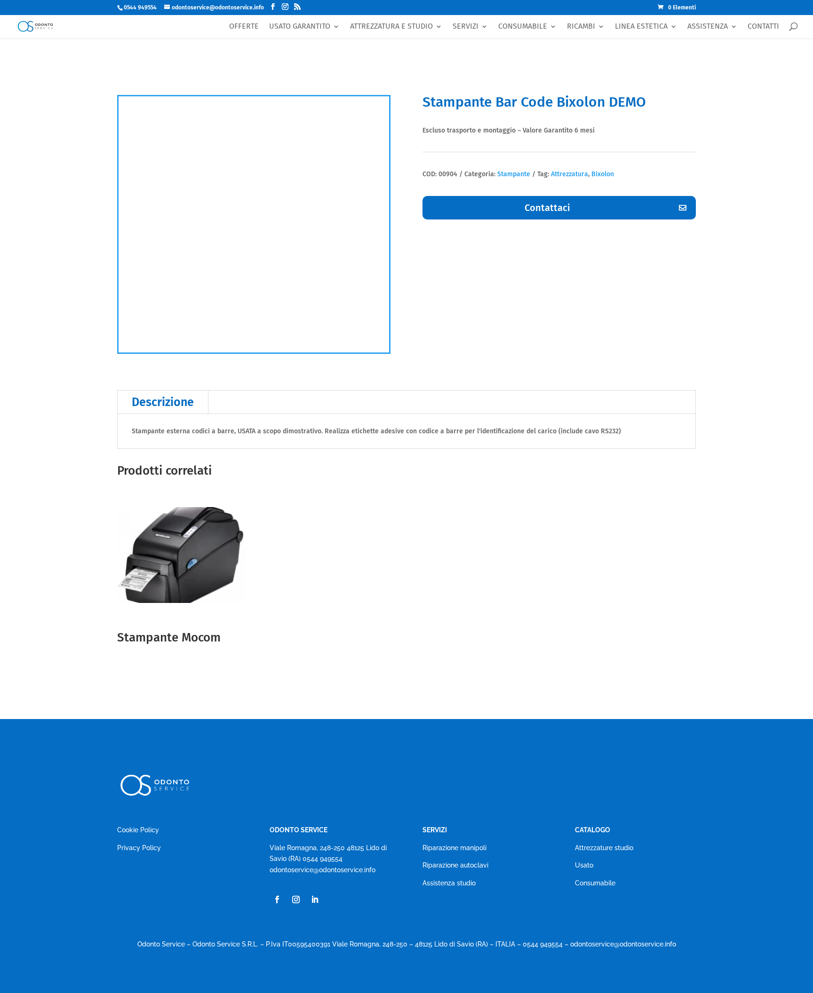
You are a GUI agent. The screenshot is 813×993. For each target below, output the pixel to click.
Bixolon (602, 174)
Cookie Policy (138, 830)
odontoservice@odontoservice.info (322, 870)
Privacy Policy (139, 848)
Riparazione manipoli (454, 848)
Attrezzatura (569, 174)
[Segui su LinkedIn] (314, 899)
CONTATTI (763, 27)
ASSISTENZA (707, 27)
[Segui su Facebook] (277, 899)
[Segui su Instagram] (295, 899)
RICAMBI (581, 27)
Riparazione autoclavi (455, 865)
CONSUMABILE (522, 27)
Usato (584, 865)
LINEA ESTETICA (641, 27)
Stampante (513, 174)
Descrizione (163, 402)
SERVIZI (465, 27)
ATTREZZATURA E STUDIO (391, 27)
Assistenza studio (449, 883)
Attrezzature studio (604, 848)
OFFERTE (244, 27)
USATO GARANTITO (299, 27)
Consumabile (595, 883)
